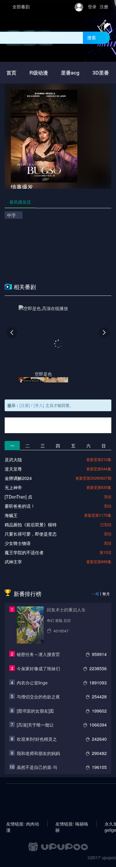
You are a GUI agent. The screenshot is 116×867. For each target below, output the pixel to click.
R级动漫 (38, 72)
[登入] (39, 405)
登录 (92, 6)
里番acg (70, 72)
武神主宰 (13, 562)
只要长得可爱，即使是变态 (31, 534)
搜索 (91, 37)
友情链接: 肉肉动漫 (22, 824)
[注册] (24, 405)
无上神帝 (13, 487)
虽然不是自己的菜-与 (37, 767)
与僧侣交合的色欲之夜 (38, 696)
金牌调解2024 (18, 478)
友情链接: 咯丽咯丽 (71, 824)
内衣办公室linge (32, 682)
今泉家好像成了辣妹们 (38, 668)
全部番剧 (21, 6)
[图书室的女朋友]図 (35, 711)
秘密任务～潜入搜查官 (38, 654)
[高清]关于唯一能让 (35, 725)
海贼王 (11, 515)
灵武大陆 (13, 459)
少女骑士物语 (18, 543)
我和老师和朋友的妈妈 (38, 753)
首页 (11, 72)
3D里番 (100, 72)
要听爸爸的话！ (20, 506)
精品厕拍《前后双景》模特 (31, 524)
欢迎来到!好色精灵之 (37, 739)
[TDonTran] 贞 (18, 497)
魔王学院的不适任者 (24, 552)
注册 (104, 6)
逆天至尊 (13, 469)
